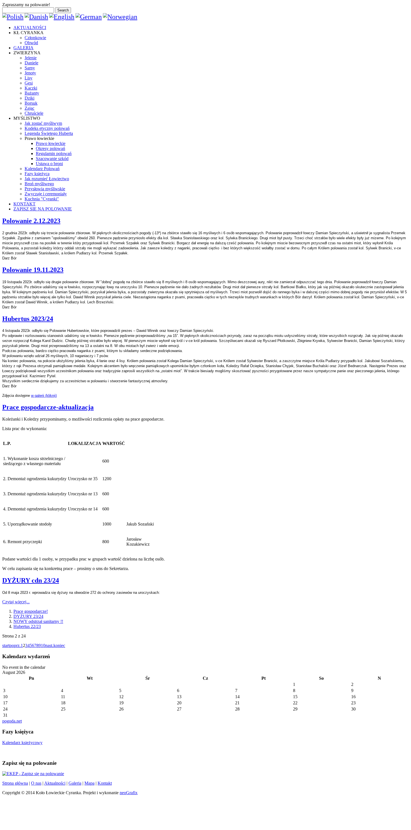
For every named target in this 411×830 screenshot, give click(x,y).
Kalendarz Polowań (42, 168)
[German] (88, 17)
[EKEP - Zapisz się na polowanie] (33, 773)
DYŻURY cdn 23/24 (30, 580)
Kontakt (105, 783)
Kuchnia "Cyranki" (42, 198)
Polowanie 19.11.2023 (32, 269)
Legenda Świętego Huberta (49, 133)
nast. (49, 645)
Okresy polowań (50, 148)
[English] (61, 17)
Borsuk (31, 103)
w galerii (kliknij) (44, 395)
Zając (29, 108)
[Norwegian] (120, 17)
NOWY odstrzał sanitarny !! (38, 621)
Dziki (29, 98)
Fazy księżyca (37, 173)
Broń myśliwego (39, 183)
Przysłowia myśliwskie (45, 188)
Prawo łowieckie (50, 143)
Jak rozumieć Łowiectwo (47, 178)
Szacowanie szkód (52, 158)
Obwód (31, 42)
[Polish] (12, 17)
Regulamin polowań (54, 153)
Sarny (30, 67)
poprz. (15, 645)
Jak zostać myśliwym (43, 123)
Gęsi (29, 83)
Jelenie (31, 57)
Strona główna (15, 783)
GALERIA (23, 47)
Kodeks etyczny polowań (47, 128)
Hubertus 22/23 (27, 626)
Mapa (89, 783)
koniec (59, 645)
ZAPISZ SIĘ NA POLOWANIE (42, 209)
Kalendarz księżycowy (22, 742)
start (6, 645)
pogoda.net (12, 721)
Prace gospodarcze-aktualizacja (48, 407)
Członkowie (35, 37)
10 (43, 645)
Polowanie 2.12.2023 (31, 220)
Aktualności (54, 783)
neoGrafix (129, 792)
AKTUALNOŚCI (29, 27)
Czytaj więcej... (16, 601)
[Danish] (36, 17)
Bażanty (32, 93)
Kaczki (31, 88)
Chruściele (34, 113)
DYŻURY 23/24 (28, 616)
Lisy (28, 78)
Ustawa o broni (49, 163)
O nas (36, 783)
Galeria (74, 783)
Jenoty (30, 73)
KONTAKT (24, 203)
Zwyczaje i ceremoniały (46, 193)
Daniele (31, 62)
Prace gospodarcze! (30, 611)
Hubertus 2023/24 (27, 318)
